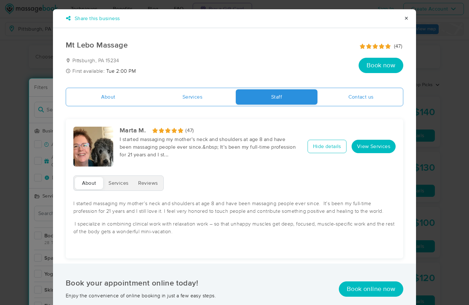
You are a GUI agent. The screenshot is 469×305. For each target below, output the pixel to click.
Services (192, 97)
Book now (381, 65)
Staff (276, 97)
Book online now (371, 289)
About (108, 97)
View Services (373, 146)
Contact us (361, 97)
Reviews (148, 183)
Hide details (327, 146)
